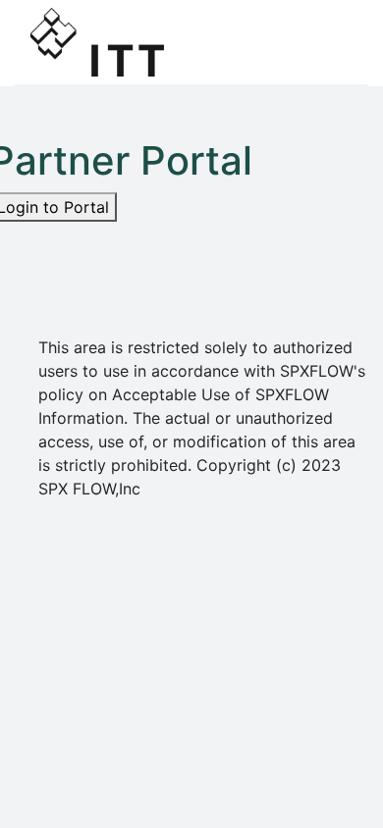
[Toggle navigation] (325, 42)
